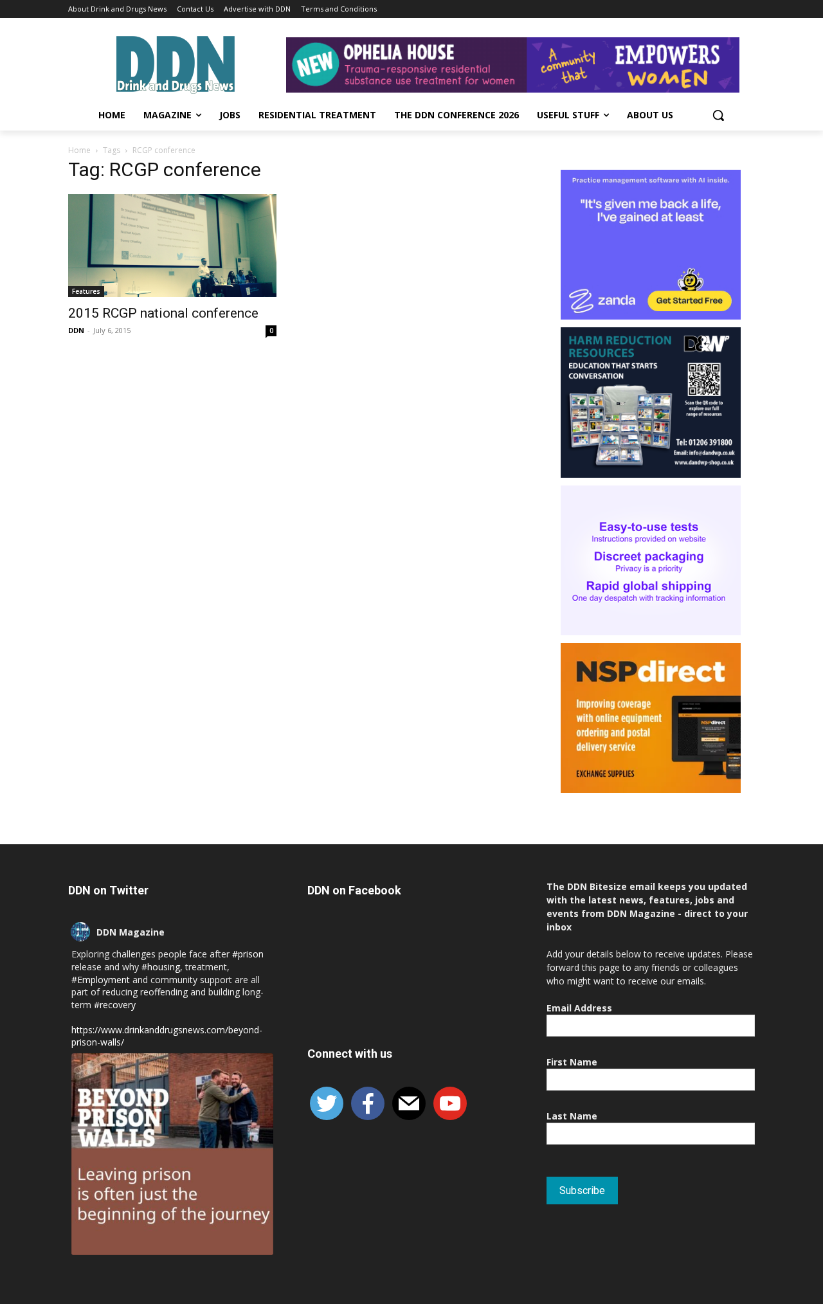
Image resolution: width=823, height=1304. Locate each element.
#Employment (100, 979)
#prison (248, 954)
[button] (718, 115)
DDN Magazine (130, 932)
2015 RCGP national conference (163, 313)
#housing (160, 967)
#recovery (115, 1005)
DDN (76, 330)
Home (79, 150)
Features (86, 291)
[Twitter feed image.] (172, 1154)
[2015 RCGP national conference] (172, 245)
